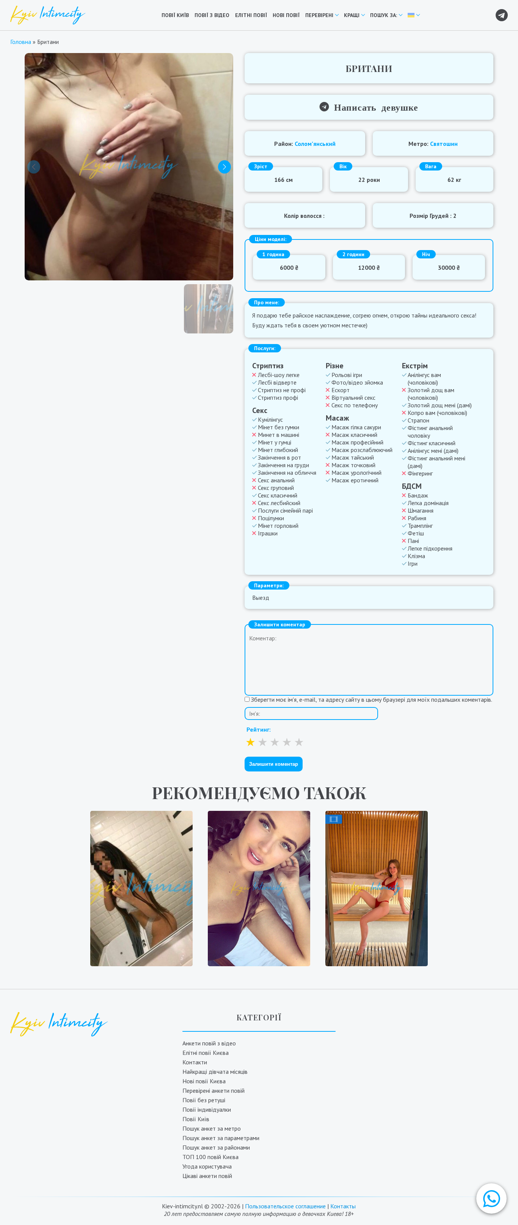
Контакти (194, 1062)
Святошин (444, 143)
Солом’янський (315, 143)
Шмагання (420, 510)
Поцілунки (271, 518)
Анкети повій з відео (209, 1043)
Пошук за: (383, 15)
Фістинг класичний (431, 443)
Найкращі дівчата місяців (215, 1071)
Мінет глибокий (278, 450)
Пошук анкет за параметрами (220, 1138)
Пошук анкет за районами (216, 1147)
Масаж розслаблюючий (361, 450)
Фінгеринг (420, 473)
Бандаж (418, 495)
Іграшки (268, 533)
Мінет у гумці (274, 442)
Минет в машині (278, 434)
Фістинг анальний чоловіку (430, 431)
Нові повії (286, 15)
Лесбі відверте (277, 382)
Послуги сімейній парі (285, 510)
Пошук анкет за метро (211, 1128)
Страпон (418, 420)
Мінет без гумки (278, 427)
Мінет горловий (278, 525)
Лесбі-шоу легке (279, 375)
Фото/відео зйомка (357, 382)
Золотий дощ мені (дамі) (440, 405)
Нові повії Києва (204, 1081)
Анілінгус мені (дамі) (433, 450)
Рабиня (417, 518)
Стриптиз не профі (282, 390)
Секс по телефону (354, 405)
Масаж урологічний (356, 472)
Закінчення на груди (283, 465)
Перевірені (319, 15)
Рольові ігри (346, 375)
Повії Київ (175, 15)
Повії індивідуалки (206, 1109)
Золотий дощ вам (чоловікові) (431, 393)
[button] (491, 1198)
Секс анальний (276, 480)
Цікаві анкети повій (207, 1176)
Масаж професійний (357, 442)
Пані (413, 540)
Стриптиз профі (278, 397)
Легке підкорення (430, 548)
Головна (20, 41)
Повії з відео (212, 15)
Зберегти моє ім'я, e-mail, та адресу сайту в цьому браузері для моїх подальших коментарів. (371, 699)
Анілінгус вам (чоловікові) (424, 378)
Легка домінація (428, 503)
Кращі (351, 15)
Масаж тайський (352, 457)
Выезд (260, 597)
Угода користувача (207, 1166)
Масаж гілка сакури (356, 427)
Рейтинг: (258, 729)
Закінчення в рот (279, 457)
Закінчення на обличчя (287, 472)
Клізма (416, 556)
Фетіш (416, 533)
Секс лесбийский (279, 503)
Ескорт (340, 390)
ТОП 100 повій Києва (210, 1157)
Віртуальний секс (353, 397)
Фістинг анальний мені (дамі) (436, 461)
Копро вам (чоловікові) (437, 412)
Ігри (413, 563)
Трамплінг (420, 525)
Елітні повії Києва (205, 1052)
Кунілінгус (270, 419)
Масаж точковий (353, 465)
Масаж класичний (354, 434)
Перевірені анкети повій (213, 1090)
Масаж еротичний (354, 480)
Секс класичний (277, 495)
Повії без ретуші (203, 1100)
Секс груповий (276, 487)
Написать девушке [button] (373, 106)
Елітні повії (251, 15)
